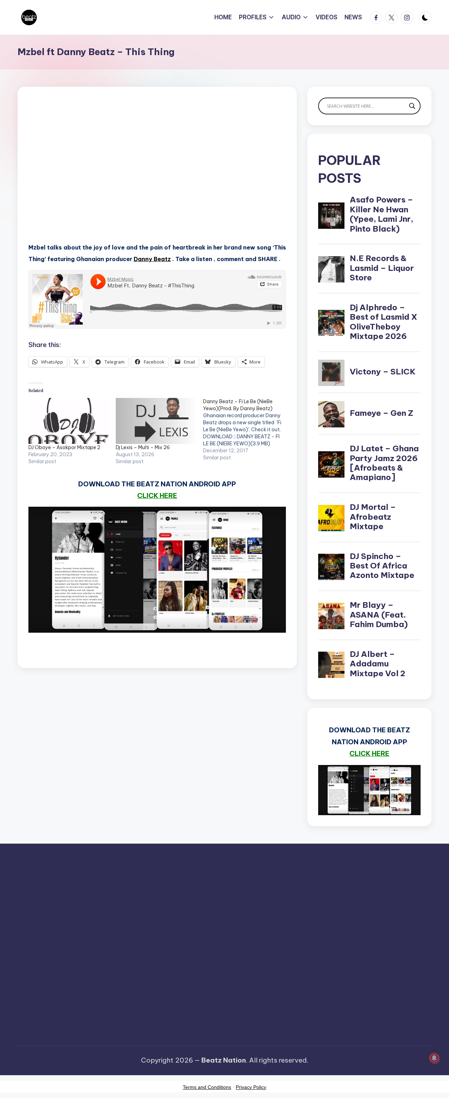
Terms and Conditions (207, 1087)
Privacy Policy (251, 1087)
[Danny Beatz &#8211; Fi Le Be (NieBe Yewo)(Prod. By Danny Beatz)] (246, 429)
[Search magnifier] (412, 106)
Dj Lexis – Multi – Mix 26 (143, 447)
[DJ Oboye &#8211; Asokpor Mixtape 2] (68, 421)
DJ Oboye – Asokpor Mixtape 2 (64, 447)
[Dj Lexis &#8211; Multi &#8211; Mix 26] (156, 421)
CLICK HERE (157, 495)
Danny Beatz (152, 258)
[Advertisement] (157, 175)
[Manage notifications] (434, 1058)
